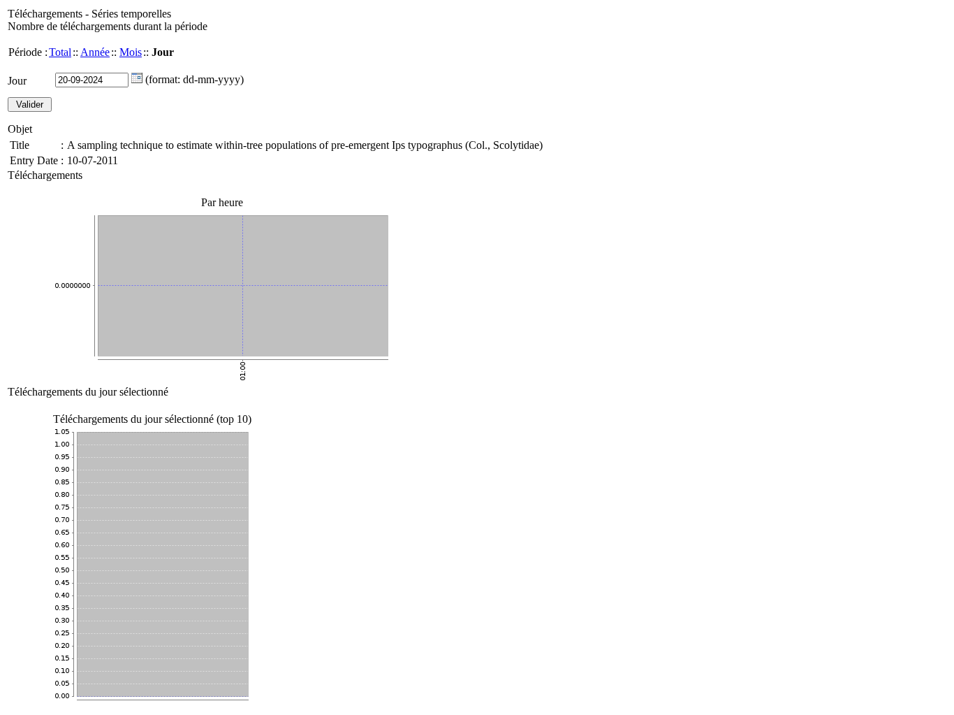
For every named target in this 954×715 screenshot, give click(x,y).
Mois (130, 52)
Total (60, 52)
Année (95, 52)
